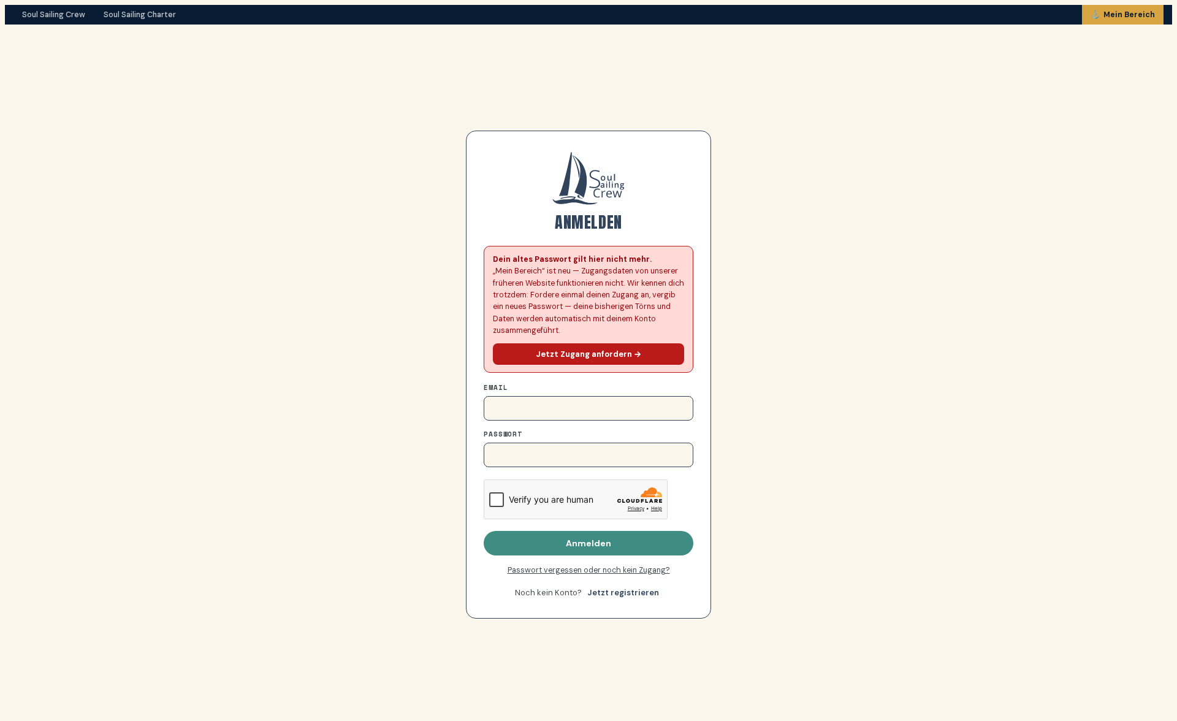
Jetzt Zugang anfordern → (588, 354)
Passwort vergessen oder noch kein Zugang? (589, 570)
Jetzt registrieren (623, 592)
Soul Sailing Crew (53, 15)
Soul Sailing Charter (140, 15)
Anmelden (588, 543)
